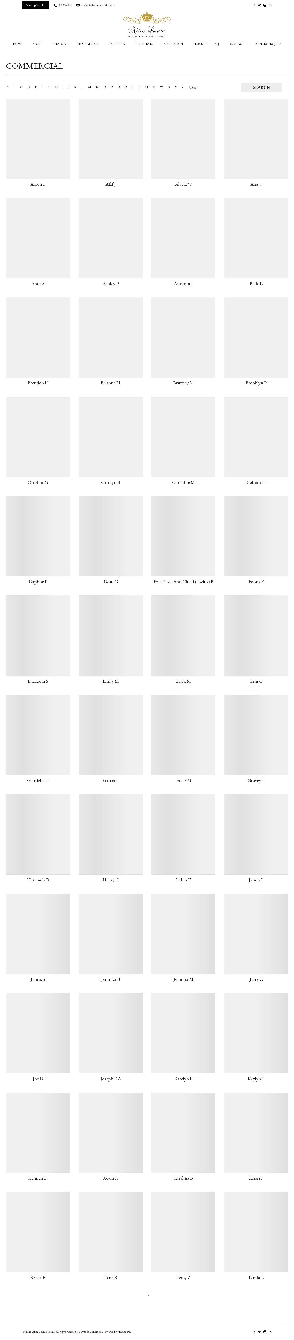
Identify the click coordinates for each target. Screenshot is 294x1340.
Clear (193, 87)
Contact (237, 43)
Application (173, 43)
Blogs (198, 43)
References (144, 43)
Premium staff (88, 43)
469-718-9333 (65, 5)
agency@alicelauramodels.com (98, 5)
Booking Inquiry (268, 43)
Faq (216, 43)
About (37, 43)
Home (17, 43)
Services (59, 43)
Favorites (117, 43)
